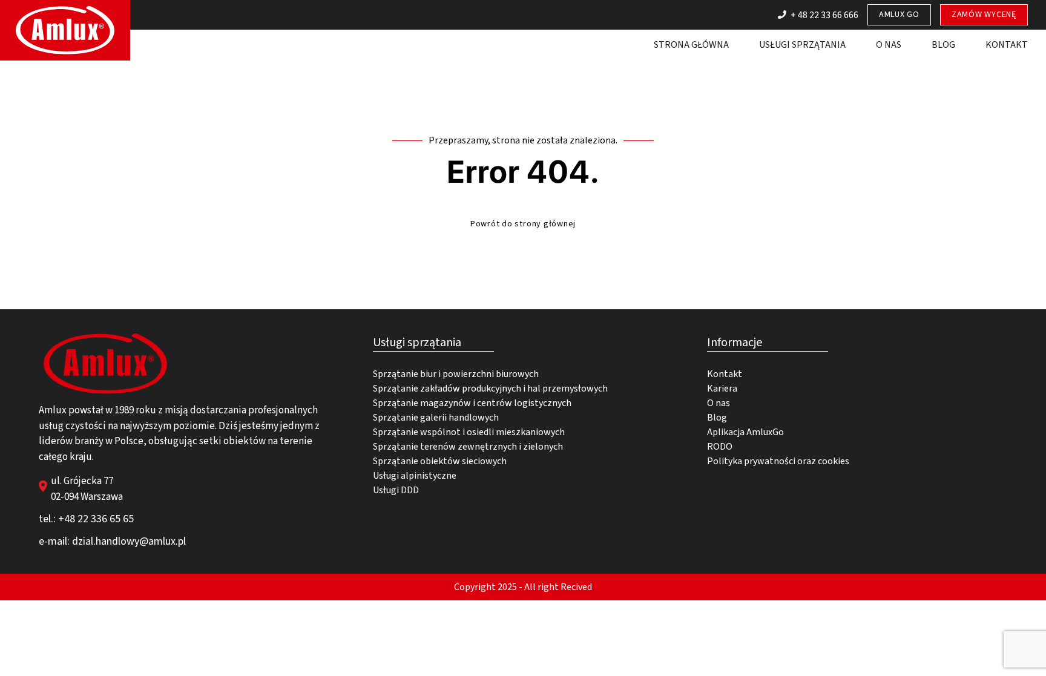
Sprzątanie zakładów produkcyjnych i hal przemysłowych (490, 388)
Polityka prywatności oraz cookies (778, 461)
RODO (719, 446)
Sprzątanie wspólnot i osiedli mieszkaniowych (469, 432)
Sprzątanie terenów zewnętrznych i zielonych (468, 446)
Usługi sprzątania (802, 44)
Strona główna (691, 44)
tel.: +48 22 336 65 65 (86, 519)
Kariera (722, 388)
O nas (888, 44)
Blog (943, 44)
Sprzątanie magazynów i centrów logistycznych (472, 403)
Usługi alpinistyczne (414, 475)
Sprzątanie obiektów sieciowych (440, 461)
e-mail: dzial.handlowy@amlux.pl (112, 541)
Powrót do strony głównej (523, 224)
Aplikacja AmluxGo (745, 432)
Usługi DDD (396, 490)
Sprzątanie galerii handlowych (436, 417)
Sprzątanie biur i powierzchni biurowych (456, 374)
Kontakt (1006, 44)
